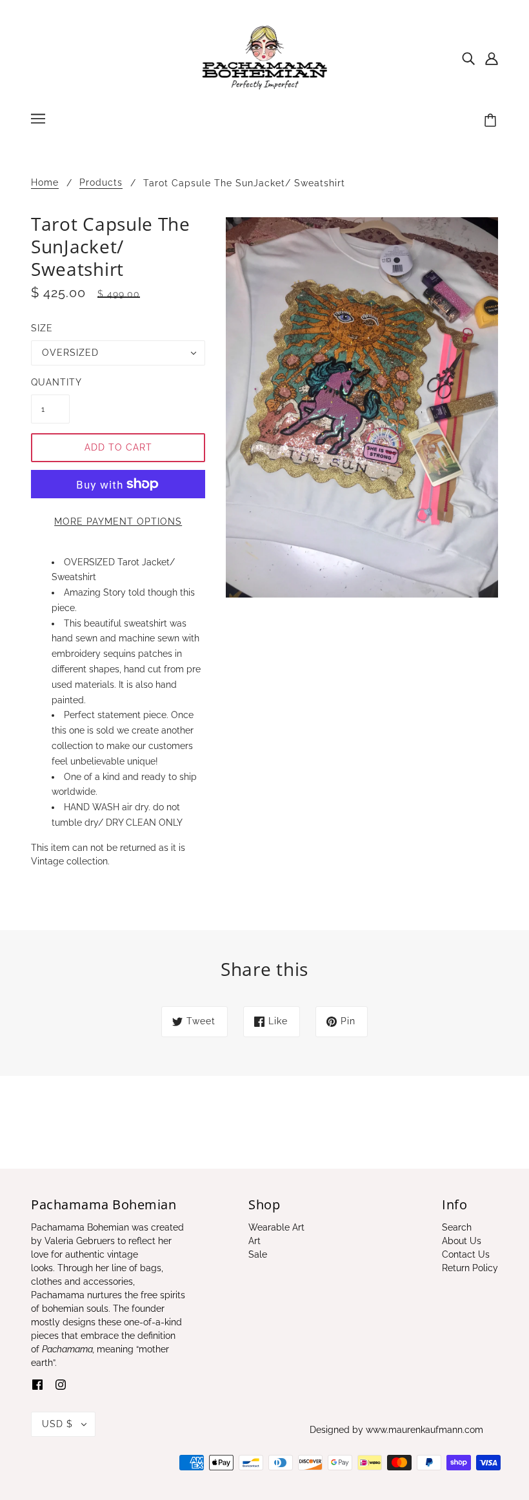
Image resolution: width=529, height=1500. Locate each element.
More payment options (118, 521)
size (42, 328)
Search (457, 1227)
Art (254, 1241)
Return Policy (470, 1268)
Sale (257, 1254)
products (101, 183)
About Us (461, 1241)
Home (45, 183)
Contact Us (466, 1254)
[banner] (265, 57)
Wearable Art (276, 1227)
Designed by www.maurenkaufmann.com (396, 1430)
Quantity (50, 382)
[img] (468, 58)
